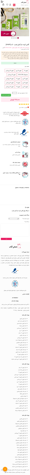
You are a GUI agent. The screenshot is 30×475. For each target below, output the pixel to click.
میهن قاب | (26, 47)
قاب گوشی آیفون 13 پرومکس (20, 433)
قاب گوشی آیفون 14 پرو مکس (20, 377)
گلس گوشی (19, 258)
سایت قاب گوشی (23, 335)
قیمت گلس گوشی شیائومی (21, 408)
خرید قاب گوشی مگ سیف (21, 349)
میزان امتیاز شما (25, 218)
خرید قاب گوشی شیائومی (21, 342)
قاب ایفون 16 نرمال (22, 367)
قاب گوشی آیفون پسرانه (21, 447)
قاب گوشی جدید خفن (22, 321)
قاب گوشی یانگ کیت (22, 370)
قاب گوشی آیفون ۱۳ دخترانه (20, 347)
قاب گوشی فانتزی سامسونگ (20, 423)
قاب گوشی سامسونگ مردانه (20, 459)
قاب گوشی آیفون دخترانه (21, 445)
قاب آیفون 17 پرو (23, 330)
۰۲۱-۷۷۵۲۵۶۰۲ (15, 298)
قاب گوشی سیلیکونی (22, 428)
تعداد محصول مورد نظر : (22, 93)
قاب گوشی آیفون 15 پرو (21, 382)
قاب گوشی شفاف (23, 394)
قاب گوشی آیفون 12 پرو (21, 386)
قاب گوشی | (21, 47)
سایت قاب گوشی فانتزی (21, 391)
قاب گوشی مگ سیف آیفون (21, 352)
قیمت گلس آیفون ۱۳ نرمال (21, 401)
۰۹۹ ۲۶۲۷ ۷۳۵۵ (15, 301)
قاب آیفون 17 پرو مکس (21, 328)
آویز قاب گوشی (23, 396)
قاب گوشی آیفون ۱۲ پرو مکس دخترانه (19, 359)
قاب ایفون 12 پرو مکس (21, 379)
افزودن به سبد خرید (6, 95)
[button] (18, 38)
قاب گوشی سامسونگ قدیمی (20, 462)
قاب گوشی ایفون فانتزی (21, 454)
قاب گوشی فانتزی (23, 419)
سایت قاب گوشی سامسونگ (20, 440)
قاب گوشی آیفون (23, 318)
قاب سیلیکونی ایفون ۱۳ (21, 354)
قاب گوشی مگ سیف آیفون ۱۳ (20, 357)
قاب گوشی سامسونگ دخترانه (20, 457)
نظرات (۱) (27, 207)
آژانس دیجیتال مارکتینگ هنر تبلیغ (11, 472)
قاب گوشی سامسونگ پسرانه (20, 410)
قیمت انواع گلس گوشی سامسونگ (19, 398)
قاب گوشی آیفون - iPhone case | (12, 47)
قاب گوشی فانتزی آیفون (21, 421)
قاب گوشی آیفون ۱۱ (22, 435)
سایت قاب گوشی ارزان (22, 389)
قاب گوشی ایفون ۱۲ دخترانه (21, 403)
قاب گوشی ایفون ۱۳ (22, 345)
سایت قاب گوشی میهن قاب (13, 470)
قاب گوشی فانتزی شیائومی (21, 426)
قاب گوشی (25, 258)
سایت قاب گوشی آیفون (21, 438)
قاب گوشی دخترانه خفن (21, 323)
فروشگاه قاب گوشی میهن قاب (23, 255)
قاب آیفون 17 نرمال (22, 333)
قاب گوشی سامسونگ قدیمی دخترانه (19, 466)
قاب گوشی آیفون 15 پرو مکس (20, 374)
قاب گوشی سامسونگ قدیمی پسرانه (19, 464)
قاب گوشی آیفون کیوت (21, 450)
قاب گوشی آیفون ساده (22, 452)
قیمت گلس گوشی (22, 406)
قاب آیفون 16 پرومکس (21, 338)
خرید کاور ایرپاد (23, 431)
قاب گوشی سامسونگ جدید (21, 340)
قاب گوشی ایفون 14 (22, 384)
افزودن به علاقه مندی (23, 107)
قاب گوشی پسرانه (22, 326)
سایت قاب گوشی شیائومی (21, 443)
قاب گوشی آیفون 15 (22, 372)
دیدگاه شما (26, 221)
